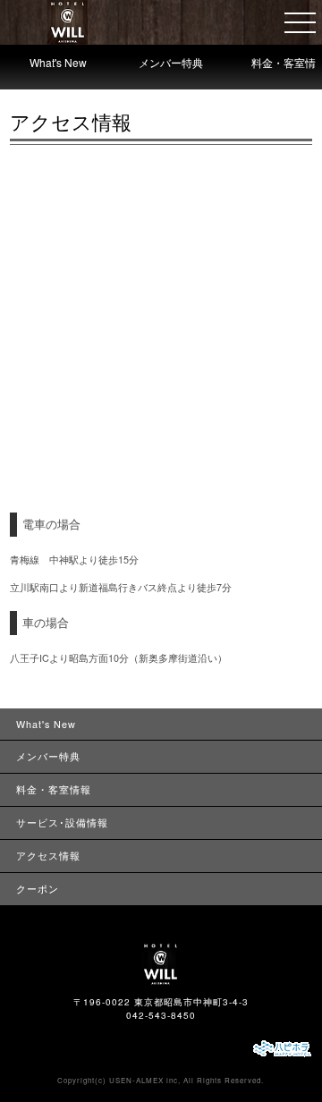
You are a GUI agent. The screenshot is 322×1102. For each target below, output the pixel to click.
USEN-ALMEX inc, (145, 1080)
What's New (58, 62)
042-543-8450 (161, 1015)
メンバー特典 (171, 62)
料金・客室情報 (283, 76)
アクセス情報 (48, 855)
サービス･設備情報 (62, 822)
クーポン (37, 888)
